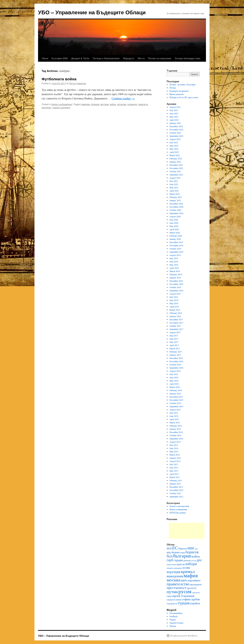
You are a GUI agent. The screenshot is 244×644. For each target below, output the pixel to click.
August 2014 (175, 441)
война (113, 104)
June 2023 (174, 113)
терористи (172, 603)
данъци (187, 560)
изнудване (177, 568)
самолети (143, 104)
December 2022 (176, 126)
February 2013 (176, 480)
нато (184, 580)
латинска (121, 104)
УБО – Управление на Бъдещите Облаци (92, 12)
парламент (194, 580)
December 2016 (176, 358)
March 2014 (175, 454)
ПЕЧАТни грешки (178, 512)
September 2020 (176, 213)
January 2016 (175, 393)
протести (191, 588)
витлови (105, 104)
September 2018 (176, 290)
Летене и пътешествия (179, 506)
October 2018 (175, 287)
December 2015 (176, 396)
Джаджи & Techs (80, 58)
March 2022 (175, 155)
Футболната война (59, 78)
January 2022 (175, 161)
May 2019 (174, 264)
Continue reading (123, 98)
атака (182, 552)
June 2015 (174, 416)
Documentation (176, 613)
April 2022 (174, 152)
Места (141, 58)
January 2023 (175, 123)
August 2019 (175, 255)
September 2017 (176, 329)
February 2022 (176, 158)
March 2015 (175, 422)
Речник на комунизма (159, 58)
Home (45, 58)
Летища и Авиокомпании (106, 58)
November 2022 (176, 129)
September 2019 (176, 251)
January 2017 (175, 354)
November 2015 (176, 399)
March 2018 (175, 309)
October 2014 (175, 435)
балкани (95, 104)
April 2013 (174, 473)
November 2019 (176, 245)
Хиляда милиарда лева (187, 58)
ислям (186, 567)
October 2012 (175, 493)
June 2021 (174, 184)
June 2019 (174, 261)
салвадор (132, 104)
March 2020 (175, 232)
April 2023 (174, 119)
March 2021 (175, 193)
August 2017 (175, 332)
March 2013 (175, 477)
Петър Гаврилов (77, 83)
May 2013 (174, 470)
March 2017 (175, 348)
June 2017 (174, 338)
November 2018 (176, 284)
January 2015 (175, 428)
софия (186, 599)
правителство (178, 583)
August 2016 (175, 370)
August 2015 (175, 409)
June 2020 (174, 222)
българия (182, 556)
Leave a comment (61, 107)
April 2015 (174, 419)
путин (172, 591)
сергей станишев (182, 596)
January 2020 (175, 238)
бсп (170, 556)
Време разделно (177, 94)
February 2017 (176, 351)
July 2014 (174, 445)
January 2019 (175, 277)
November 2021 (176, 168)
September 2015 (176, 406)
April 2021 (174, 190)
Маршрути (128, 58)
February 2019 (176, 274)
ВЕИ (169, 548)
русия (184, 591)
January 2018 (175, 316)
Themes (173, 626)
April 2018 (174, 306)
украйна (195, 603)
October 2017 (175, 325)
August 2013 (175, 461)
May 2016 (174, 380)
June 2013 (174, 467)
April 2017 (174, 345)
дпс (199, 559)
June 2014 (174, 448)
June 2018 (174, 300)
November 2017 (176, 322)
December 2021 (176, 164)
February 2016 (176, 390)
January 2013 (175, 483)
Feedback (174, 616)
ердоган (181, 564)
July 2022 (174, 142)
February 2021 (176, 197)
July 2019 (174, 258)
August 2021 (175, 177)
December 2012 (176, 486)
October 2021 (175, 171)
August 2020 (175, 216)
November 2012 (176, 490)
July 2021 (174, 181)
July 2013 (174, 464)
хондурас (46, 107)
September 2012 (176, 496)
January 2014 (175, 457)
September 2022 (176, 135)
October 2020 (175, 210)
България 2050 (60, 58)
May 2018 (174, 303)
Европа (182, 548)
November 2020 (176, 206)
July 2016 (174, 374)
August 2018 (175, 293)
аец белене (173, 552)
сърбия (195, 599)
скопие (178, 599)
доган (193, 560)
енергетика (171, 564)
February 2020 (176, 235)
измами (170, 568)
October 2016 (175, 364)
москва (173, 580)
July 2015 (174, 412)
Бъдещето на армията (179, 90)
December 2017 (176, 319)
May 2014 (174, 451)
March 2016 (175, 387)
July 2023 (174, 110)
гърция (178, 560)
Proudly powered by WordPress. (184, 635)
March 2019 (175, 271)
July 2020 (174, 219)
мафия (191, 575)
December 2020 (176, 203)
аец (196, 548)
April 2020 (174, 229)
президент (196, 584)
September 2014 (176, 438)
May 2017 (174, 342)
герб (170, 559)
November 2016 (176, 361)
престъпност (176, 587)
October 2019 (175, 248)
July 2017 (174, 335)
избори (191, 563)
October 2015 (175, 403)
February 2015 (176, 425)
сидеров (171, 599)
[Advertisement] (187, 531)
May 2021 (174, 187)
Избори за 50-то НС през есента (184, 97)
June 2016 (174, 377)
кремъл (188, 571)
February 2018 (176, 313)
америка (85, 104)
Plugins (173, 619)
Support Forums (176, 622)
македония (175, 576)
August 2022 (175, 139)
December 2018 (176, 280)
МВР (190, 548)
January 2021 (175, 200)
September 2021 (176, 174)
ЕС (175, 548)
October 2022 (175, 132)
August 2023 (175, 107)
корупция (173, 571)
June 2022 (174, 145)
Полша (173, 87)
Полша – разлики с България (182, 84)
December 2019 (176, 242)
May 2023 (174, 116)
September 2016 (176, 367)
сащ (169, 596)
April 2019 (174, 267)
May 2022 (174, 148)
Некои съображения (61, 104)
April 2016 (174, 383)
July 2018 (174, 296)
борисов (192, 551)
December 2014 (176, 432)
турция (184, 602)
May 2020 (174, 226)
